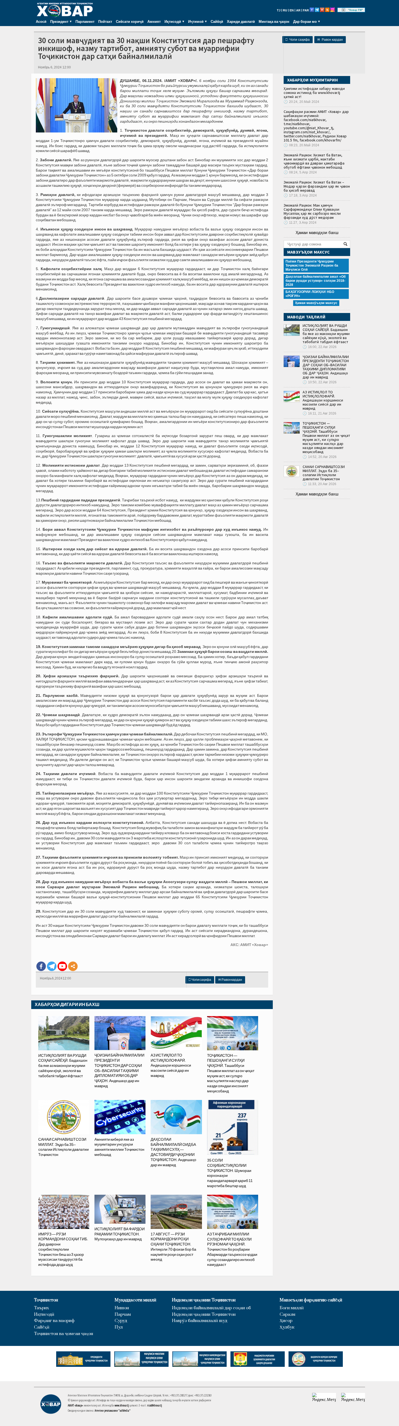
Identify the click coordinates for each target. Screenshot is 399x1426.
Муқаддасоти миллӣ (135, 1300)
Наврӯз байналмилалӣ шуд (199, 1320)
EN (292, 10)
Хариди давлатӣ (241, 21)
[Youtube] (62, 966)
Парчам (123, 1314)
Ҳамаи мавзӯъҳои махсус (316, 303)
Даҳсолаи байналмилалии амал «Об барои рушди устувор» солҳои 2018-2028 (316, 281)
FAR (306, 10)
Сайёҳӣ (217, 21)
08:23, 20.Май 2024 (301, 145)
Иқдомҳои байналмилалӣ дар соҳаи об (211, 1308)
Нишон (122, 1308)
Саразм (287, 1314)
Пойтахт (105, 21)
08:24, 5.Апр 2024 (300, 172)
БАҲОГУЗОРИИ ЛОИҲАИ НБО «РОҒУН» (310, 294)
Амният (154, 21)
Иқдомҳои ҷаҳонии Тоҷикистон (204, 1300)
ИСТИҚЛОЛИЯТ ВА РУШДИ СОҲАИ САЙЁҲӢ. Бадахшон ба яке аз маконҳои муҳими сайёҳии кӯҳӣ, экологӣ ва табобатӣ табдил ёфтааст (326, 333)
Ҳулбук (287, 1327)
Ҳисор (286, 1320)
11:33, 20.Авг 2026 (319, 484)
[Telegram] (51, 966)
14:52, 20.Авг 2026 (320, 457)
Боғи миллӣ (292, 1308)
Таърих (41, 1308)
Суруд (121, 1320)
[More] (73, 966)
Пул (119, 1327)
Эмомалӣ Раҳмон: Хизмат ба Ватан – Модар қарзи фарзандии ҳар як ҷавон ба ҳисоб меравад (317, 186)
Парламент (84, 21)
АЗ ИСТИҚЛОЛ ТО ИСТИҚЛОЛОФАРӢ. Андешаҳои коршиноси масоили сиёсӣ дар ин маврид (323, 400)
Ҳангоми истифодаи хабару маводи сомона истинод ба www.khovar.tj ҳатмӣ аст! (314, 92)
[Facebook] (41, 966)
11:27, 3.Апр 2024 (300, 223)
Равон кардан (330, 40)
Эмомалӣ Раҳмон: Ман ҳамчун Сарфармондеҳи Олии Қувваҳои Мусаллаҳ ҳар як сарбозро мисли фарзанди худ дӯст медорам (312, 211)
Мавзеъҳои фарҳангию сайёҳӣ (311, 1300)
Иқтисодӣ (44, 1314)
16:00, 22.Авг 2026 (320, 347)
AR (298, 10)
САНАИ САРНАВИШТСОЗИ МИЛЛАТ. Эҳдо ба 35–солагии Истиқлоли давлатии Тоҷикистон (324, 472)
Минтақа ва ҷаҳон (274, 21)
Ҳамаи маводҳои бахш (317, 232)
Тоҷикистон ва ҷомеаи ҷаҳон (63, 1333)
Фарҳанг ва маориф (54, 1320)
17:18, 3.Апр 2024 (300, 195)
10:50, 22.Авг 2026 (320, 382)
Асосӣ (41, 21)
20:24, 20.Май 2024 (301, 102)
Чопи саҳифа (297, 40)
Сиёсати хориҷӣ (130, 21)
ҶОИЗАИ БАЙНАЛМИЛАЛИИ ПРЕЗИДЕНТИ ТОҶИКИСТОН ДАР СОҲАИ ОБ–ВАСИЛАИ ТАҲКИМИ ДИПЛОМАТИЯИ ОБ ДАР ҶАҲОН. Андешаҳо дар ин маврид (326, 367)
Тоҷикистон (46, 1300)
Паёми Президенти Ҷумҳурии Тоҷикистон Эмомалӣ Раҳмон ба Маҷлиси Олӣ (312, 265)
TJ (278, 10)
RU (285, 10)
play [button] (343, 10)
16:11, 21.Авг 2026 (319, 413)
